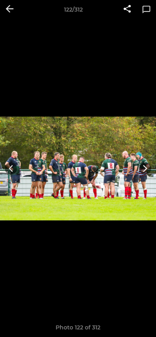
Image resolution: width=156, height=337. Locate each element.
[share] (127, 9)
